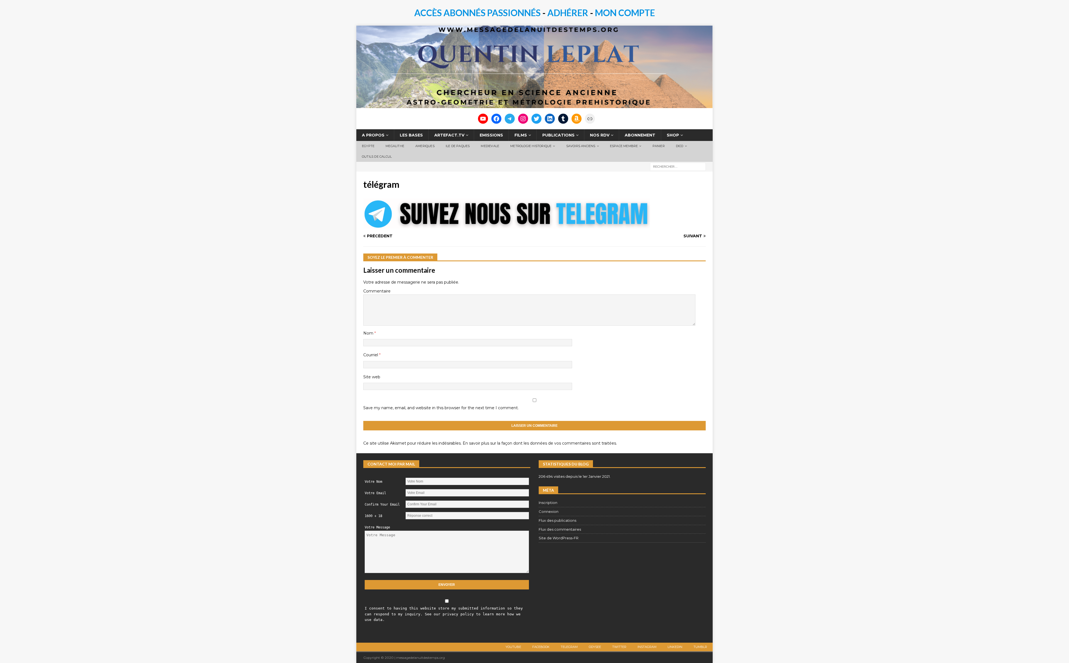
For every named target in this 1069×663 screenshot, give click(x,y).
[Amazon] (577, 119)
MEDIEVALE (490, 146)
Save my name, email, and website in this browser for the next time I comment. (441, 407)
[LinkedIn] (550, 119)
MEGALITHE (395, 146)
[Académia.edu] (590, 119)
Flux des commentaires (560, 529)
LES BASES (411, 135)
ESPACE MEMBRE (624, 146)
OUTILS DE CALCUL (377, 157)
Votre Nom (373, 482)
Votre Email (375, 493)
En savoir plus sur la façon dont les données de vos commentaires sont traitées (539, 443)
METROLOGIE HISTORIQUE (530, 146)
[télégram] (506, 225)
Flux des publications (557, 520)
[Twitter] (536, 119)
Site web (371, 376)
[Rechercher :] (678, 166)
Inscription (548, 502)
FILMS (520, 135)
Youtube (513, 647)
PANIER (659, 146)
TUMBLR (700, 647)
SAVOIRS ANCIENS (580, 146)
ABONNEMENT (640, 135)
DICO (679, 146)
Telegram (569, 647)
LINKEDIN (675, 647)
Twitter (619, 647)
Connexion (548, 511)
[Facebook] (496, 119)
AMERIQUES (425, 146)
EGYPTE (368, 146)
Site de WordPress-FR (558, 538)
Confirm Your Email (382, 504)
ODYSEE (595, 647)
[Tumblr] (563, 119)
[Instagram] (523, 119)
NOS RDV (599, 135)
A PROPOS (373, 135)
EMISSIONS (491, 135)
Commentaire (377, 291)
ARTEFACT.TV (449, 135)
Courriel (371, 354)
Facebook (541, 647)
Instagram (647, 647)
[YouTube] (483, 119)
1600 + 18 (373, 516)
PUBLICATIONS (558, 135)
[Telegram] (510, 119)
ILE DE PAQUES (458, 146)
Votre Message (377, 527)
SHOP (673, 135)
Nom (368, 333)
